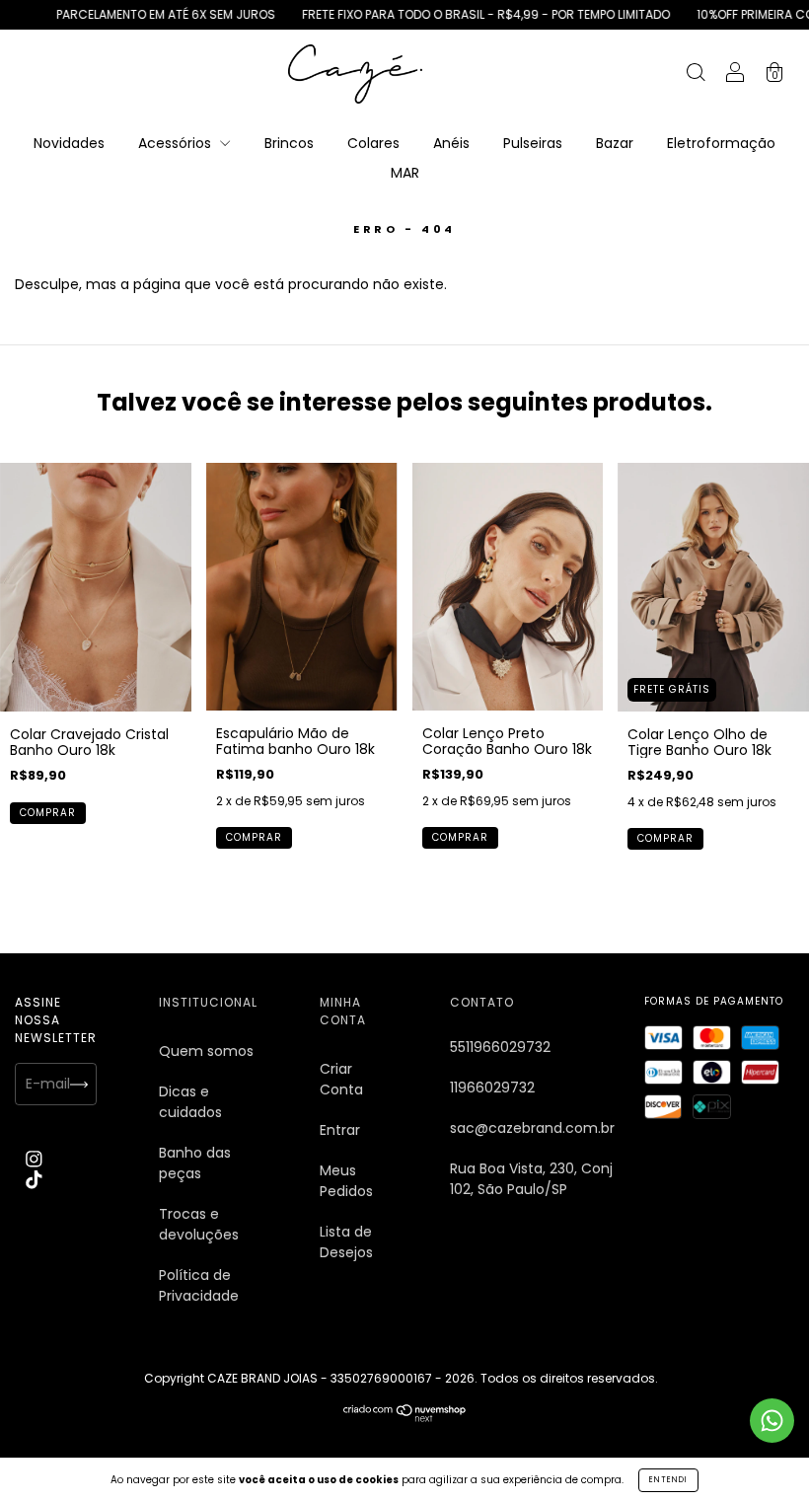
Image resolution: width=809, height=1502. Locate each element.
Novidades (69, 143)
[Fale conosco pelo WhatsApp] (772, 1420)
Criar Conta (341, 1079)
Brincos (289, 143)
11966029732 (492, 1087)
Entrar (340, 1130)
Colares (373, 143)
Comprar (48, 812)
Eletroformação (721, 143)
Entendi (668, 1479)
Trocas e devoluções (199, 1224)
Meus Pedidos (346, 1181)
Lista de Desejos (346, 1242)
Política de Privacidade (199, 1285)
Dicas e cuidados (190, 1102)
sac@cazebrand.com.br (532, 1128)
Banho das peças (195, 1163)
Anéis (451, 143)
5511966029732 (500, 1047)
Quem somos (206, 1051)
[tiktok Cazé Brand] (34, 1179)
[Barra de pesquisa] (695, 75)
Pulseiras (532, 143)
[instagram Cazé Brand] (34, 1158)
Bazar (614, 143)
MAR (405, 173)
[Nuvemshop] (405, 1417)
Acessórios (176, 143)
